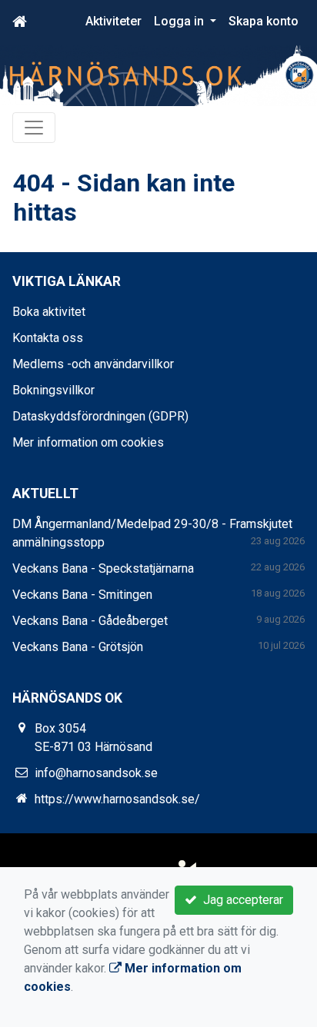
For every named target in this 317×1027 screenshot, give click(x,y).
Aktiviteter (113, 21)
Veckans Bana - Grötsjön (77, 647)
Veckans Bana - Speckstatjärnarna (103, 568)
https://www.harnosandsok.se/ (117, 799)
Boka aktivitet (48, 311)
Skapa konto (264, 21)
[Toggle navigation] (33, 127)
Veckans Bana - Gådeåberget (90, 620)
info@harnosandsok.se (96, 773)
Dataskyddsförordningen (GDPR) (100, 416)
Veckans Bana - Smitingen (82, 594)
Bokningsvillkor (53, 390)
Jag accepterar (240, 899)
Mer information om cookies (88, 442)
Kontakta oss (47, 338)
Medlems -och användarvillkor (93, 364)
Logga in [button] (180, 21)
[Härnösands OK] (158, 74)
